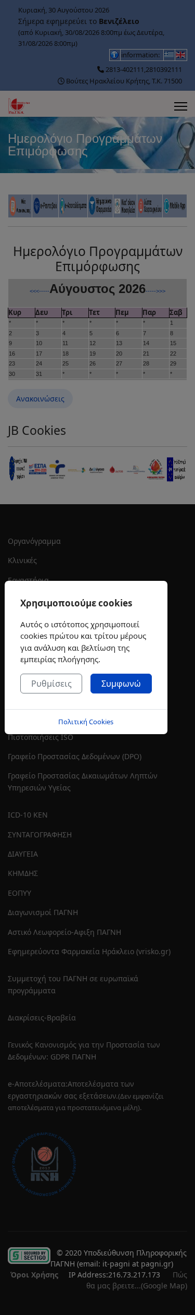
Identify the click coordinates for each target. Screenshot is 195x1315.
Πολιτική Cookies (85, 721)
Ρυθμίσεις (51, 683)
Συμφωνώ (121, 683)
